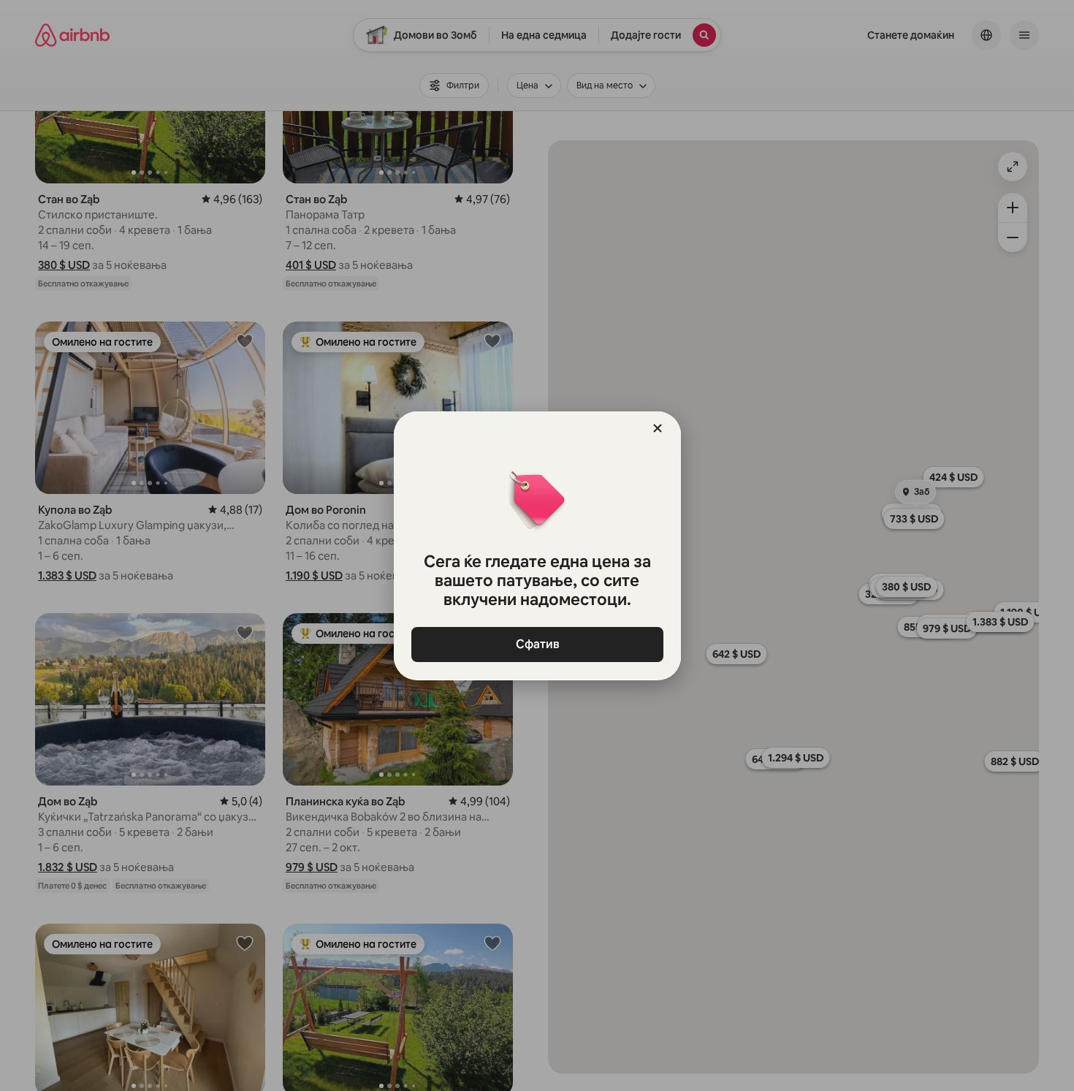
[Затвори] (657, 428)
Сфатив (537, 644)
